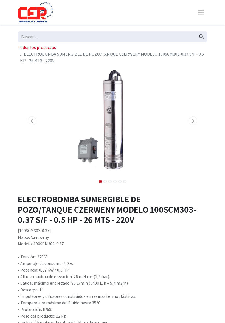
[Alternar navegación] (201, 12)
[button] (32, 120)
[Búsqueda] (201, 36)
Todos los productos (37, 47)
